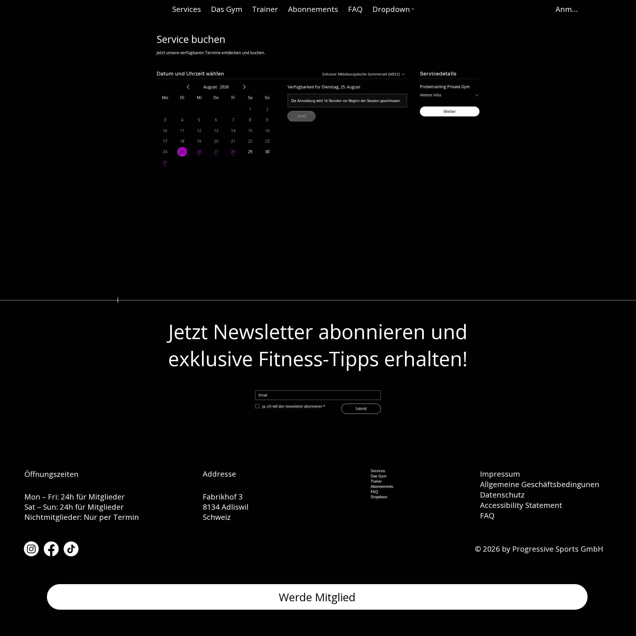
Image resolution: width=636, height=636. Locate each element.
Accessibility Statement (521, 505)
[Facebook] (51, 548)
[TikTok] (71, 548)
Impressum (500, 474)
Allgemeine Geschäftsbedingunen (539, 484)
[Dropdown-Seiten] (390, 496)
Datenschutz (502, 495)
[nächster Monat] (244, 87)
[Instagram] (31, 548)
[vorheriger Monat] (188, 87)
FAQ (487, 515)
